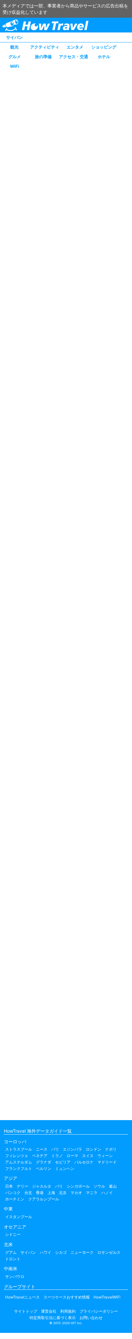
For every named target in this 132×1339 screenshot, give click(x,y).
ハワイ (45, 1252)
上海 (51, 1192)
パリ (55, 1149)
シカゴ (61, 1252)
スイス (88, 1155)
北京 (63, 1192)
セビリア (62, 1162)
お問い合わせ (91, 1317)
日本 (9, 1186)
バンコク (13, 1192)
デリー (22, 1186)
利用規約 (68, 1311)
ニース (41, 1149)
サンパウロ (14, 1276)
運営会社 (48, 1311)
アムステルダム (18, 1162)
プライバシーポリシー (98, 1311)
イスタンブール (18, 1216)
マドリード (107, 1162)
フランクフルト (18, 1168)
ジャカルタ (41, 1186)
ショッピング (103, 46)
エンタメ (75, 46)
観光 (14, 46)
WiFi (14, 66)
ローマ (72, 1155)
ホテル (104, 56)
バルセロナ (84, 1162)
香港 (40, 1192)
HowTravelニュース (22, 1297)
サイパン (14, 37)
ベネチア (39, 1155)
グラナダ (43, 1162)
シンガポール (78, 1186)
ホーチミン (14, 1199)
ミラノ (57, 1155)
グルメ (14, 56)
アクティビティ (44, 46)
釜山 (113, 1186)
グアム (11, 1252)
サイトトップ (25, 1311)
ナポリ (111, 1149)
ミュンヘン (64, 1168)
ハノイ (107, 1192)
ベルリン (43, 1168)
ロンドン (93, 1149)
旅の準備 (43, 56)
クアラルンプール (43, 1199)
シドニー (13, 1234)
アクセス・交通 (73, 56)
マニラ (91, 1192)
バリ (59, 1186)
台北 (28, 1192)
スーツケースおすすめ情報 (67, 1297)
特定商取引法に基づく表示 (52, 1317)
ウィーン (105, 1155)
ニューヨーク (82, 1252)
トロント (13, 1258)
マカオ (76, 1192)
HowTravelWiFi (107, 1297)
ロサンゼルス (108, 1252)
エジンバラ (72, 1149)
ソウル (99, 1186)
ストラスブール (18, 1149)
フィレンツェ (16, 1155)
